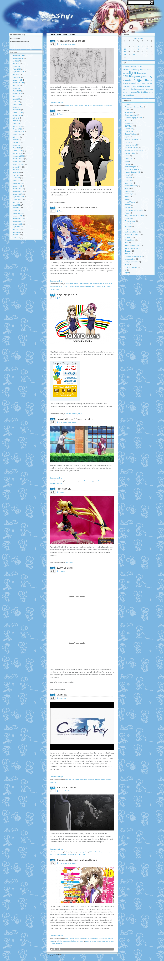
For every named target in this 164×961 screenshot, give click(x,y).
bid (70, 413)
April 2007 (16, 238)
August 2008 (17, 200)
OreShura (128, 218)
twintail (125, 95)
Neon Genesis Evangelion (134, 210)
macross (58, 854)
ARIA (127, 104)
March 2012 (17, 110)
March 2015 (17, 77)
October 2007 (17, 224)
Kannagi (128, 164)
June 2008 (16, 205)
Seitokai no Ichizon (131, 232)
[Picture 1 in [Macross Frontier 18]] (82, 812)
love (138, 83)
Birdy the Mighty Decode (133, 118)
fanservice (75, 481)
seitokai (132, 89)
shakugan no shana (143, 89)
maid (150, 83)
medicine (64, 854)
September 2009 (18, 164)
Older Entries (56, 949)
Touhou (127, 254)
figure (140, 73)
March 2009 (17, 180)
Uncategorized (130, 259)
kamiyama (91, 779)
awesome (136, 66)
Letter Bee (128, 178)
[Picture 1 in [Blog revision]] (82, 152)
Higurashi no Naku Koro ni (134, 150)
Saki (126, 229)
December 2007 (18, 219)
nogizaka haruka (98, 105)
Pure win (128, 224)
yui (133, 95)
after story (83, 283)
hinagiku (126, 80)
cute (141, 70)
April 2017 (16, 61)
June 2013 (16, 99)
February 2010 (18, 151)
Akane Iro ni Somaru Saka (134, 107)
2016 (67, 413)
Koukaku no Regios (132, 169)
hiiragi (149, 76)
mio (132, 86)
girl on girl (84, 779)
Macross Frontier (64, 791)
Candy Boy (62, 698)
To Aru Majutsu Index (132, 245)
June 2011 (16, 121)
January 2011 (17, 126)
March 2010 (17, 148)
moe (100, 938)
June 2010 (16, 140)
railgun (147, 86)
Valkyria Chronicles (132, 262)
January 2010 (17, 153)
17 (125, 52)
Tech (126, 243)
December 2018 (18, 55)
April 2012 (16, 107)
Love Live (128, 180)
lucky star (73, 286)
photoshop (95, 941)
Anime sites (129, 112)
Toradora (128, 251)
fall (101, 283)
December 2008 (18, 189)
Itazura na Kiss (130, 153)
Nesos (127, 213)
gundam (52, 286)
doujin (144, 69)
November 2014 (18, 83)
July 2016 (16, 64)
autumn (89, 283)
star (152, 89)
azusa (144, 67)
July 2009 (16, 170)
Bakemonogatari (131, 115)
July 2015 (16, 75)
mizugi (91, 481)
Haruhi (127, 142)
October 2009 (17, 162)
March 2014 (17, 91)
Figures (61, 492)
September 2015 (18, 72)
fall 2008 (105, 283)
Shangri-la (128, 237)
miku (124, 86)
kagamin (149, 80)
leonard (52, 854)
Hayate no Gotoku (131, 148)
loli (135, 83)
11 (129, 49)
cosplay (77, 938)
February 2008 (18, 213)
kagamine (126, 83)
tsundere (59, 943)
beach (148, 67)
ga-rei (110, 283)
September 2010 (18, 132)
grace (103, 852)
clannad (95, 283)
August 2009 (17, 167)
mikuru (128, 86)
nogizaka (97, 481)
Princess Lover (130, 221)
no (143, 86)
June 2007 (16, 232)
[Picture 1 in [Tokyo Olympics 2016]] (82, 323)
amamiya (68, 481)
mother (90, 105)
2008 (67, 283)
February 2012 (18, 113)
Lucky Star (128, 183)
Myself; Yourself (130, 202)
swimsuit (59, 483)
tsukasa (141, 92)
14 (143, 49)
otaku (105, 105)
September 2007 (18, 227)
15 (147, 49)
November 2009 (18, 159)
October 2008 (17, 194)
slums (79, 854)
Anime (127, 110)
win (130, 94)
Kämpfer (128, 175)
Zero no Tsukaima (131, 267)
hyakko (57, 286)
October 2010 (17, 129)
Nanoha (128, 205)
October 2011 (17, 115)
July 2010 (16, 137)
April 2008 (16, 210)
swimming (53, 483)
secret (103, 481)
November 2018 (18, 58)
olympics (74, 413)
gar (80, 105)
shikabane (87, 286)
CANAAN (128, 123)
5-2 (78, 283)
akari (124, 67)
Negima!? (62, 571)
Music (59, 34)
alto (70, 852)
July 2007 (16, 229)
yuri (56, 782)
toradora (52, 289)
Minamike (128, 191)
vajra (83, 854)
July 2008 (16, 202)
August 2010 (17, 134)
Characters (129, 131)
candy (73, 779)
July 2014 (16, 85)
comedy (71, 938)
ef (98, 283)
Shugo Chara (129, 240)
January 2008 (17, 216)
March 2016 (17, 69)
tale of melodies (96, 286)
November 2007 (18, 221)
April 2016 (16, 66)
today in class (106, 286)
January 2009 (17, 186)
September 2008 (18, 197)
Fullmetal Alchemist (132, 140)
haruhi (127, 76)
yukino (52, 782)
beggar (74, 852)
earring (78, 779)
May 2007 (16, 235)
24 (125, 54)
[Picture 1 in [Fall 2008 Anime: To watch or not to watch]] (82, 237)
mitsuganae (80, 286)
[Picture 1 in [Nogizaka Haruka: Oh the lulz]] (82, 66)
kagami (140, 79)
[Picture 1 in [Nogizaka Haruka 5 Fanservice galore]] (82, 444)
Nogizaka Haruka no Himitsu (68, 44)
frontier (98, 852)
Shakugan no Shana (132, 235)
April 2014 (16, 88)
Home (53, 34)
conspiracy (80, 852)
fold (95, 852)
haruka (81, 481)
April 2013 (16, 102)
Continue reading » (56, 102)
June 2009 (16, 172)
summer (125, 92)
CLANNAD (129, 126)
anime (67, 105)
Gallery (65, 34)
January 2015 (17, 80)
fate (66, 562)
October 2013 (17, 94)
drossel (149, 69)
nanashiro (111, 938)
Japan (127, 156)
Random (61, 114)
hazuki (87, 938)
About (72, 34)
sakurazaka (103, 941)
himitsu (86, 481)
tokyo (80, 413)
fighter (76, 105)
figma (133, 72)
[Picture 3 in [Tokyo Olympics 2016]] (82, 381)
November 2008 (18, 191)
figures (71, 562)
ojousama (88, 941)
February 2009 (18, 183)
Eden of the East (130, 134)
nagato (139, 86)
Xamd (127, 265)
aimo (66, 852)
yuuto (110, 105)
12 (134, 49)
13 (138, 49)
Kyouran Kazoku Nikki (132, 172)
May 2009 (16, 175)
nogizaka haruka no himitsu (75, 941)
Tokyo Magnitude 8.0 (132, 248)
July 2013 (16, 96)
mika (85, 105)
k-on (131, 80)
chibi (66, 938)
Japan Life (128, 158)
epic (124, 73)
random (125, 89)
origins (70, 854)
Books (127, 120)
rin (128, 89)
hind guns (109, 852)
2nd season (73, 283)
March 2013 (17, 104)
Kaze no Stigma (130, 167)
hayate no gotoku (139, 76)
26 (134, 54)
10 (125, 49)
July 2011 (16, 118)
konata (131, 83)
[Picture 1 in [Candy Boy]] (82, 726)
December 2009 (18, 156)
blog (66, 779)
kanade (97, 779)
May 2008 (16, 208)
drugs (86, 852)
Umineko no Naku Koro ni (134, 256)
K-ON (127, 161)
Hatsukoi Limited (131, 145)
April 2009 (16, 178)
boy (70, 779)
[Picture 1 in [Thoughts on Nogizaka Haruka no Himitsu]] (82, 885)
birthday (125, 69)
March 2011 (17, 123)
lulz (82, 105)
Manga (127, 188)
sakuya (108, 779)
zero (57, 289)
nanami (104, 938)
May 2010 (16, 142)
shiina (107, 481)
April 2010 (16, 145)
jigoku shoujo (65, 286)
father (71, 105)
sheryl (74, 854)
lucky (141, 83)
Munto (127, 197)
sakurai (103, 779)
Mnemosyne (129, 194)
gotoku (144, 73)
